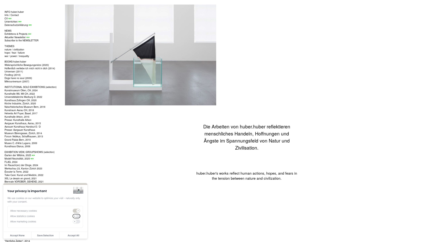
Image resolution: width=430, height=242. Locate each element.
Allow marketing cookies (23, 221)
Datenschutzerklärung (16, 25)
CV (6, 18)
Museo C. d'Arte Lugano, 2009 (21, 143)
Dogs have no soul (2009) (18, 78)
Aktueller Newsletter (15, 37)
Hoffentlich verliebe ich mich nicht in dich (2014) (30, 68)
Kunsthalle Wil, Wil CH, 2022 (20, 93)
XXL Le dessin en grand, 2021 (21, 178)
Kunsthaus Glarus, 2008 (17, 146)
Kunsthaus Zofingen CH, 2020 (21, 100)
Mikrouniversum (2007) (17, 81)
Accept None (17, 235)
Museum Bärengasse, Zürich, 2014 (23, 133)
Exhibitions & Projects (16, 33)
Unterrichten (11, 21)
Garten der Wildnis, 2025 (18, 155)
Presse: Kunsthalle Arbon (18, 120)
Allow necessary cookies (23, 210)
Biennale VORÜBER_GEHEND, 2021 (24, 181)
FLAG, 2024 (11, 162)
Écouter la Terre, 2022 (16, 171)
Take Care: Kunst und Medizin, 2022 (24, 175)
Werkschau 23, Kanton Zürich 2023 (23, 168)
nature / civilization (14, 49)
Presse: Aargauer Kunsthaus (20, 129)
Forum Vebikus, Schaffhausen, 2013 (24, 136)
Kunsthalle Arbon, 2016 (17, 116)
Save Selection (45, 235)
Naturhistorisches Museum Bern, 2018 (25, 106)
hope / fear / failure (15, 52)
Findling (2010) (13, 74)
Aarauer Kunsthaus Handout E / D (23, 126)
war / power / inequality (17, 56)
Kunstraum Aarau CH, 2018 (19, 110)
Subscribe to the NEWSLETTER (21, 40)
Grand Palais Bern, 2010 (18, 139)
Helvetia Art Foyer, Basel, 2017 (21, 113)
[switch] (76, 211)
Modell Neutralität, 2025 (17, 158)
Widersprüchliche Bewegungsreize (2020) (27, 65)
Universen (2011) (14, 71)
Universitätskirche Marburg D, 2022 (23, 96)
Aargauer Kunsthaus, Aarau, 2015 (23, 123)
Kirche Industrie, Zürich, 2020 (20, 103)
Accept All (73, 235)
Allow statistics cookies (22, 216)
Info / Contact (12, 15)
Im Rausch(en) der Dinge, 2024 (21, 165)
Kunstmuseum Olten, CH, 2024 (21, 90)
